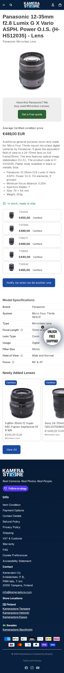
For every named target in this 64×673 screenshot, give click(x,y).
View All (12, 449)
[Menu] (4, 5)
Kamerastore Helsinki (16, 612)
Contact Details (12, 516)
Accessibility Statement (17, 561)
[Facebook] (26, 668)
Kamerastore (25, 654)
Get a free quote (32, 114)
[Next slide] (57, 410)
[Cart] (60, 4)
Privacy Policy (11, 527)
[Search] (10, 4)
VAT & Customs (12, 538)
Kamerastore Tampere (16, 608)
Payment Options (13, 510)
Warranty (8, 544)
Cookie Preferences (15, 555)
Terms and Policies (32, 660)
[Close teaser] (42, 327)
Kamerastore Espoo (15, 617)
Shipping (8, 533)
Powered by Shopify (43, 654)
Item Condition (12, 504)
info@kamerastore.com (17, 592)
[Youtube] (38, 668)
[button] (52, 336)
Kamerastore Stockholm (17, 629)
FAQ (5, 549)
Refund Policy (11, 521)
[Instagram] (32, 668)
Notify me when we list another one (29, 282)
